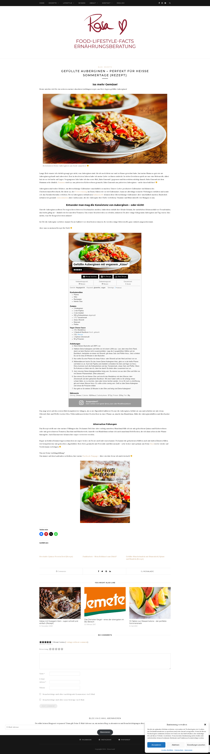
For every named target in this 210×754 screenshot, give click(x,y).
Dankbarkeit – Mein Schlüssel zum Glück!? (100, 556)
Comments (61, 571)
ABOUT (93, 3)
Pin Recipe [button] (107, 276)
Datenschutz (179, 750)
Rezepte (53, 3)
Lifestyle (67, 3)
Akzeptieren (156, 745)
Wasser (80, 334)
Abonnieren (105, 732)
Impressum (188, 750)
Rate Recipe (121, 276)
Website (42, 688)
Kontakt (106, 3)
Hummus (61, 182)
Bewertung (43, 649)
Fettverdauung (81, 192)
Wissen (82, 3)
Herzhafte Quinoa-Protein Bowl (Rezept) (56, 556)
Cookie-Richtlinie (167, 750)
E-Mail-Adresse (42, 680)
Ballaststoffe (98, 195)
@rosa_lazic (109, 404)
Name (42, 674)
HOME (41, 3)
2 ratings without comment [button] (76, 642)
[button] (205, 724)
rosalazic (149, 571)
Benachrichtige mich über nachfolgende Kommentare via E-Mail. (69, 694)
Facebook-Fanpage (90, 456)
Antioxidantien (62, 198)
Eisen (152, 444)
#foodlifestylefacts (124, 404)
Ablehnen (175, 745)
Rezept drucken (91, 276)
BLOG (100, 67)
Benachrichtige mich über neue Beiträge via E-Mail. (63, 700)
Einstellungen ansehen (196, 745)
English (121, 3)
